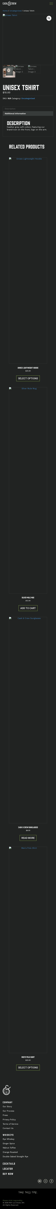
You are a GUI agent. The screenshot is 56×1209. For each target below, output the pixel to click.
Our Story (7, 1106)
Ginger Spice (9, 1143)
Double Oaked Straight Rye (15, 1156)
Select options (28, 378)
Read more (28, 837)
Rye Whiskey (8, 1139)
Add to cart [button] (28, 608)
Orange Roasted (10, 1152)
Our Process (8, 1111)
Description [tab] (10, 109)
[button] (48, 18)
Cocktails (9, 1163)
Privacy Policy (9, 1119)
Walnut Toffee (9, 1148)
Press (5, 1115)
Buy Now (8, 1173)
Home (5, 11)
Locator (8, 1168)
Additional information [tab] (15, 113)
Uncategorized (15, 11)
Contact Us (8, 1128)
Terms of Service (10, 1124)
